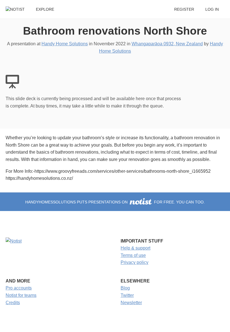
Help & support (135, 248)
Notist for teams (21, 295)
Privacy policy (134, 262)
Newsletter (131, 302)
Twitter (127, 295)
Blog (125, 288)
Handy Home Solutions (65, 43)
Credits (13, 302)
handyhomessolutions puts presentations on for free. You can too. (115, 202)
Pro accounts (19, 288)
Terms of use (133, 255)
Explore (45, 9)
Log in (212, 9)
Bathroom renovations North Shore (115, 31)
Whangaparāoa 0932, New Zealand (167, 43)
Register (184, 9)
